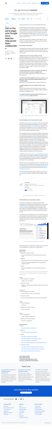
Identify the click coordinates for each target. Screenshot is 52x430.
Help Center (29, 3)
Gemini (19, 19)
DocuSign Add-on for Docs (33, 140)
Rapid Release (7, 54)
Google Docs (7, 52)
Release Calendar (35, 3)
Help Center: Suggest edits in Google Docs (29, 332)
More (32, 19)
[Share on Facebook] (11, 58)
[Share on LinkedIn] (9, 58)
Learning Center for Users (9, 407)
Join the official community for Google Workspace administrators (8, 371)
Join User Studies (38, 414)
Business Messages (38, 412)
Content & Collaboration (14, 19)
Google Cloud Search (23, 207)
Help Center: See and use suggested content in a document (32, 346)
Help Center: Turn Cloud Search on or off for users (30, 350)
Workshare (28, 95)
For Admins (23, 3)
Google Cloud (37, 406)
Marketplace (21, 412)
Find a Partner (22, 411)
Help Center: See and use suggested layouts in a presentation (32, 348)
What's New (6, 414)
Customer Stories (22, 407)
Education (28, 19)
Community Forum (7, 409)
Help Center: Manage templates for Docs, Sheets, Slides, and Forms (34, 342)
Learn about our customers (41, 369)
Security (20, 406)
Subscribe (45, 3)
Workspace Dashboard (8, 412)
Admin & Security (24, 19)
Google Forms (12, 52)
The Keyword (30, 24)
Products (18, 3)
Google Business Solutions (40, 411)
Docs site (34, 247)
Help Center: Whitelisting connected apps (29, 340)
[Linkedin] (21, 399)
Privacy (23, 422)
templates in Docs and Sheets (30, 123)
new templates (35, 127)
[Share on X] (13, 58)
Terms (25, 422)
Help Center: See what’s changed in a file (29, 328)
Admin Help (6, 406)
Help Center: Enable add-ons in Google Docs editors (31, 338)
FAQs (20, 414)
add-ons (39, 124)
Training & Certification (23, 417)
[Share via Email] (6, 58)
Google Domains (38, 407)
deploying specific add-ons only (41, 164)
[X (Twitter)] (18, 399)
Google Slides (13, 53)
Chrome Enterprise (38, 409)
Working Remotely (22, 409)
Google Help (6, 411)
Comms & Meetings (7, 19)
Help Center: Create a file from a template (29, 336)
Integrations (21, 415)
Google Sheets (7, 53)
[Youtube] (16, 399)
